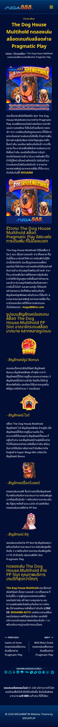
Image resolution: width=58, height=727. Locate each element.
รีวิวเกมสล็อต (29, 18)
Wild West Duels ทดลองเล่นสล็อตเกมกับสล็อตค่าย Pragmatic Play (42, 646)
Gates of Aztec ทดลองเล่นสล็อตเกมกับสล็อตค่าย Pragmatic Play (15, 646)
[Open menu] (51, 7)
